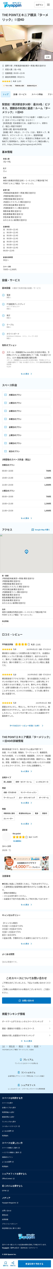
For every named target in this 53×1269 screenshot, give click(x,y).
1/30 (48, 57)
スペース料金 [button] (37, 94)
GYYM (4, 1191)
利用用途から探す (8, 1112)
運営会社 (5, 1215)
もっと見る (25, 374)
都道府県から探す (8, 1117)
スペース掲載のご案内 (9, 1148)
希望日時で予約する (34, 1263)
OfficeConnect (7, 1178)
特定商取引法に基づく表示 (11, 1228)
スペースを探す (7, 1103)
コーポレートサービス (9, 1126)
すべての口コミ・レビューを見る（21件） (25, 726)
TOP (3, 1046)
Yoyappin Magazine (9, 1203)
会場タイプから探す (9, 1107)
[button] (26, 43)
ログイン (39, 4)
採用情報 (5, 1219)
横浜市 (21, 1046)
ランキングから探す (9, 1121)
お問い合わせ (28, 1000)
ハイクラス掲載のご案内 (10, 1152)
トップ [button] (5, 94)
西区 (28, 1046)
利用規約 (5, 1136)
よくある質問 (6, 1131)
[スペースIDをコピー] (9, 850)
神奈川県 (12, 1046)
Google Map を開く (42, 529)
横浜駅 (36, 1046)
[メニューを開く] (48, 4)
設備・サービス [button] (20, 94)
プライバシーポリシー (9, 1224)
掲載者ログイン (7, 1157)
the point (17, 833)
